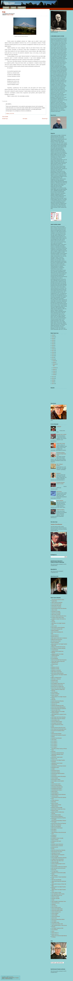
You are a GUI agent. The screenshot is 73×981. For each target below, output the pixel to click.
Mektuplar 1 (59, 473)
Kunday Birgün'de (55, 792)
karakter (53, 768)
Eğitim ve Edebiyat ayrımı (56, 677)
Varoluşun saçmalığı (55, 898)
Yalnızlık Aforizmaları (56, 902)
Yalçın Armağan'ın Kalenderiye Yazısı (59, 901)
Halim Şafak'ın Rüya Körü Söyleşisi (58, 718)
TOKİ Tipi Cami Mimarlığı (56, 879)
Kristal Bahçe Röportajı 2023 (57, 786)
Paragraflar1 (54, 836)
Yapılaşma (54, 904)
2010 (53, 378)
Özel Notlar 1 (54, 829)
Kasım (54, 360)
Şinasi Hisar (54, 869)
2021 (53, 343)
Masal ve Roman (55, 803)
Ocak (54, 374)
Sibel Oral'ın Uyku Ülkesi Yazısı (58, 860)
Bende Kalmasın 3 (55, 635)
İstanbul (53, 736)
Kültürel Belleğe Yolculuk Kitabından (59, 794)
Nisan (54, 371)
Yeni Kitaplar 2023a (55, 922)
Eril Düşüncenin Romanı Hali (57, 684)
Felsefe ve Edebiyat (55, 693)
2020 (53, 345)
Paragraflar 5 (54, 835)
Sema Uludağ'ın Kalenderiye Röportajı (59, 857)
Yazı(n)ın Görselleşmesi (56, 524)
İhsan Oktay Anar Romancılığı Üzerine (59, 729)
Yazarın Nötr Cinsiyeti (61, 443)
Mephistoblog (7, 978)
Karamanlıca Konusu (56, 770)
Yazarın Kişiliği (54, 914)
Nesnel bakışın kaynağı (56, 814)
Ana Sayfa (25, 118)
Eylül (54, 362)
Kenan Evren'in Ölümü (56, 779)
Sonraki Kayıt (5, 118)
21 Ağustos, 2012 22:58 (10, 113)
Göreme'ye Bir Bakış (55, 702)
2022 (53, 342)
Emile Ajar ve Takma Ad (56, 678)
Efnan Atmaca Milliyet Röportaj (57, 673)
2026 (53, 335)
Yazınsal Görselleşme (56, 916)
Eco (52, 665)
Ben (52, 633)
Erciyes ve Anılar (9, 14)
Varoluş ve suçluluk (55, 896)
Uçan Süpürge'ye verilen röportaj (58, 893)
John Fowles (54, 739)
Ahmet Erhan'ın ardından (56, 606)
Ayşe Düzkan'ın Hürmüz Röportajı (58, 627)
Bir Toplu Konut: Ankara (56, 641)
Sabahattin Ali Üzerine (56, 853)
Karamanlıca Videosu (56, 771)
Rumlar (53, 848)
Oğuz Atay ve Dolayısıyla (56, 824)
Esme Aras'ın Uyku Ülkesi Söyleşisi (58, 687)
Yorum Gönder (5, 116)
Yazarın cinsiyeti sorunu (56, 911)
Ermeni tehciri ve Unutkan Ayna (58, 686)
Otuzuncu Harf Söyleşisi (56, 826)
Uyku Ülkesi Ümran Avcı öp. (57, 895)
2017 (53, 350)
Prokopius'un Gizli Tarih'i (56, 841)
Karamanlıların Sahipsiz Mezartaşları (59, 776)
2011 (53, 376)
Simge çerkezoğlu (55, 862)
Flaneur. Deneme (55, 695)
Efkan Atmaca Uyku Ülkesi (57, 671)
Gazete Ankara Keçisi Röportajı (58, 701)
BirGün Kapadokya (55, 642)
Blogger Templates (5, 977)
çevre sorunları (54, 656)
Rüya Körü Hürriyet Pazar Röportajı (58, 850)
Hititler (53, 726)
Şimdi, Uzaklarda (60, 500)
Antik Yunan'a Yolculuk (56, 614)
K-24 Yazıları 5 (54, 745)
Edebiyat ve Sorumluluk (56, 670)
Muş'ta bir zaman (55, 810)
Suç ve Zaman (54, 865)
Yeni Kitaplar (54, 920)
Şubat (54, 372)
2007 (53, 383)
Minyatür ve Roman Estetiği (57, 807)
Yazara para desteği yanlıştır (57, 908)
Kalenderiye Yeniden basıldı (57, 757)
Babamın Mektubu (55, 630)
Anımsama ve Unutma (56, 611)
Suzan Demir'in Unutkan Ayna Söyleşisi (59, 866)
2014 (53, 355)
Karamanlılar (54, 774)
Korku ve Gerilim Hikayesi (57, 785)
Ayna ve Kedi (54, 626)
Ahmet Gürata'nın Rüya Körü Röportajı (59, 608)
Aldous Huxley (54, 609)
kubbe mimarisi (54, 791)
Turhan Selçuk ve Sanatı (56, 892)
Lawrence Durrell (55, 795)
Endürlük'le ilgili (55, 680)
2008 (53, 381)
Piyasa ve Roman (55, 839)
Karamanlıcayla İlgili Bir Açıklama (58, 773)
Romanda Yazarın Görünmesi (57, 844)
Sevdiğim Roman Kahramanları (58, 859)
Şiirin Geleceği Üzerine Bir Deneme (58, 868)
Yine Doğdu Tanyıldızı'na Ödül (57, 928)
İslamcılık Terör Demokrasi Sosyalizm (59, 735)
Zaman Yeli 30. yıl (55, 934)
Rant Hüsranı (59, 491)
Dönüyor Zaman (55, 664)
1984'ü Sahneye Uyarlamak (57, 602)
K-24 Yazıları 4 (54, 744)
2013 (53, 357)
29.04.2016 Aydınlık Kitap (56, 603)
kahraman (53, 751)
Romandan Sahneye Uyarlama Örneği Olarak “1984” (61, 454)
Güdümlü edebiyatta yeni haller (58, 705)
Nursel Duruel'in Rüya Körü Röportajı (59, 823)
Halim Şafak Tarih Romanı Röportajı (58, 717)
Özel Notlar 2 (54, 830)
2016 (53, 352)
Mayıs (54, 369)
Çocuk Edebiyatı (55, 658)
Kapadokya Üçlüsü (55, 767)
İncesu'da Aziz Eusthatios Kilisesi (58, 730)
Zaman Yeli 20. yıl (55, 932)
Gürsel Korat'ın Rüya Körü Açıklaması (59, 708)
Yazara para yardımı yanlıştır (57, 910)
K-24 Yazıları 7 (54, 747)
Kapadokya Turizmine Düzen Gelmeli (59, 765)
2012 (53, 359)
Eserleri (13, 7)
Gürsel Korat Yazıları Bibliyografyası (58, 707)
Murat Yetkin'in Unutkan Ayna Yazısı (58, 809)
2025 (53, 336)
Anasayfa (6, 7)
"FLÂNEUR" (59, 426)
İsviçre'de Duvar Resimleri (57, 738)
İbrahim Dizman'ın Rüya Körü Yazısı (58, 727)
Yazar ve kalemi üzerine (56, 907)
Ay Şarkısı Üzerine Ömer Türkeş (58, 617)
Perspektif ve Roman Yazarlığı (57, 838)
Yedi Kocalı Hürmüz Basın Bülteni (58, 919)
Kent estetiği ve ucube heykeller (58, 780)
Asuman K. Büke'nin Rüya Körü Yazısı (59, 615)
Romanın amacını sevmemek (57, 845)
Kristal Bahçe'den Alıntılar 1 (57, 788)
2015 (53, 354)
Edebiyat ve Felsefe (55, 668)
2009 (53, 380)
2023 (53, 340)
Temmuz (55, 367)
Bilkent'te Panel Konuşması (57, 639)
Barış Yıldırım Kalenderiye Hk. (57, 632)
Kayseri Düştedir (55, 777)
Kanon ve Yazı (54, 758)
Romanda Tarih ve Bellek (61, 434)
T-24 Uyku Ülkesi (55, 871)
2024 (53, 338)
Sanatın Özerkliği (55, 856)
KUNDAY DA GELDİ (60, 509)
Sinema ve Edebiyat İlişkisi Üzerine (58, 863)
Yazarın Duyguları (55, 913)
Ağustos (54, 364)
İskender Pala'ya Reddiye (56, 733)
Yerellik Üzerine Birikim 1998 (57, 923)
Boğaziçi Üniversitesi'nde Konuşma (58, 646)
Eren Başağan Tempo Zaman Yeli (58, 683)
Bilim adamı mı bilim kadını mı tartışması (59, 638)
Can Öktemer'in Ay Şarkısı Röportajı (58, 648)
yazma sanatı (54, 917)
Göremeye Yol (54, 704)
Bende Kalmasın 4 (55, 636)
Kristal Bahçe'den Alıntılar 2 (57, 789)
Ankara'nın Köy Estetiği (56, 612)
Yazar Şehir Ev (54, 905)
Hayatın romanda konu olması (57, 724)
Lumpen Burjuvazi (55, 800)
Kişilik (53, 782)
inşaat (53, 732)
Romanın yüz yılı (55, 847)
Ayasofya (53, 621)
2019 (53, 347)
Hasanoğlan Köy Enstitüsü (57, 723)
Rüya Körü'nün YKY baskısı (57, 851)
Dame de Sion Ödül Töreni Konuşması (59, 659)
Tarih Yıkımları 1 (55, 875)
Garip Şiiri (53, 699)
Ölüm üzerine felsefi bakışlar (57, 827)
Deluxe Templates (15, 977)
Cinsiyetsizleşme (55, 649)
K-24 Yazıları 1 (54, 741)
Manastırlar (54, 801)
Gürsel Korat (9, 3)
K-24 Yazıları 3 (54, 742)
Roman (53, 842)
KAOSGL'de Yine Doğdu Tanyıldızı (58, 760)
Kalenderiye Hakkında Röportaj (58, 752)
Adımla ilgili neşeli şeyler (56, 605)
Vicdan (53, 899)
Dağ (3, 12)
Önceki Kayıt (44, 118)
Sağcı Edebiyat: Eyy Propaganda (58, 854)
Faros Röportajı (55, 692)
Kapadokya (54, 761)
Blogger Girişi (21, 7)
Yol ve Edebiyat (55, 929)
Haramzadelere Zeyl (55, 720)
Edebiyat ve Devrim (55, 667)
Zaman (53, 931)
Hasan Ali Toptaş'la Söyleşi (57, 721)
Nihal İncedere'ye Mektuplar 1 (57, 816)
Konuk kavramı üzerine (56, 783)
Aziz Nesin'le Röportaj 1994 (57, 629)
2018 (53, 348)
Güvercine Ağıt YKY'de (56, 710)
